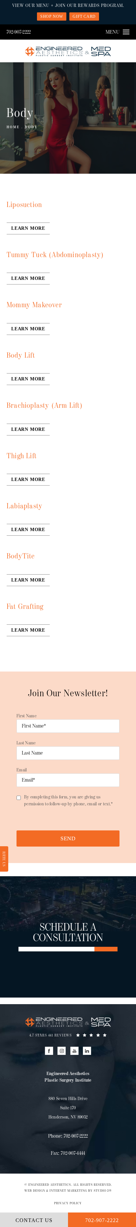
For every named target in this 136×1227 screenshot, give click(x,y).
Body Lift (21, 355)
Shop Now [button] (51, 16)
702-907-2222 (19, 32)
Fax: (68, 1153)
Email (22, 770)
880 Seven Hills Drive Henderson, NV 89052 (68, 1108)
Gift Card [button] (84, 16)
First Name (27, 716)
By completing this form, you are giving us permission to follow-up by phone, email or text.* (68, 800)
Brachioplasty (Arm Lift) (45, 405)
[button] (49, 1051)
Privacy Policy (68, 1203)
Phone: (68, 1136)
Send (68, 838)
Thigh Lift (22, 456)
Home (13, 127)
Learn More (28, 228)
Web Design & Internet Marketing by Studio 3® (68, 1191)
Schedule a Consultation (68, 932)
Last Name (26, 743)
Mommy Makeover (34, 305)
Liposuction (24, 204)
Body (31, 127)
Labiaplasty (25, 506)
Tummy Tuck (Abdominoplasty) (55, 255)
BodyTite (21, 556)
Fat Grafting (25, 606)
